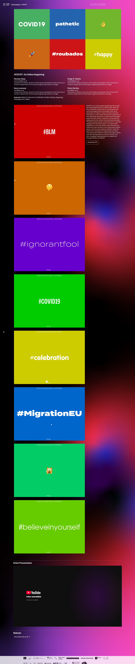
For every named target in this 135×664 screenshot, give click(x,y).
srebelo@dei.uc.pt (73, 81)
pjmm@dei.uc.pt (73, 90)
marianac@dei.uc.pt (20, 81)
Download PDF (92, 142)
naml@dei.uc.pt (19, 90)
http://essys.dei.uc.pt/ (21, 636)
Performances (16, 4)
